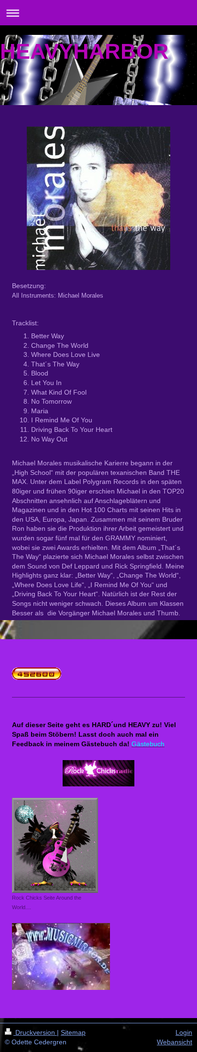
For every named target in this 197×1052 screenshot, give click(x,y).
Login (183, 1032)
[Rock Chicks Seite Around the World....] (55, 845)
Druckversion (35, 1032)
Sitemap (73, 1032)
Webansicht (174, 1042)
